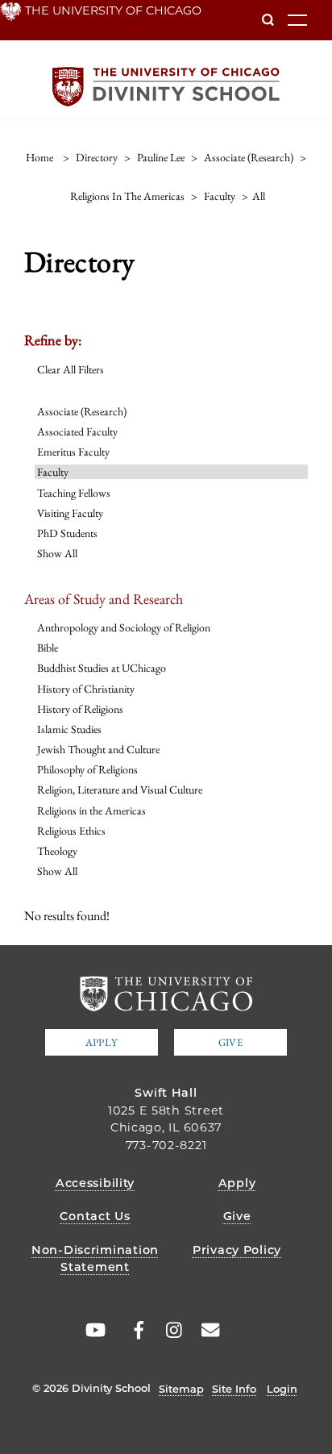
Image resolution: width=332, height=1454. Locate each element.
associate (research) (248, 157)
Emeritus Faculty (73, 451)
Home (39, 157)
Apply (101, 1042)
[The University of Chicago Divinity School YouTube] (92, 1330)
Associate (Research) (82, 411)
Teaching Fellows (73, 492)
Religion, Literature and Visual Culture (119, 789)
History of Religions (80, 709)
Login (282, 1388)
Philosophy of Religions (87, 769)
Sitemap (181, 1388)
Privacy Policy (237, 1250)
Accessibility (95, 1183)
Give (230, 1042)
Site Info (234, 1388)
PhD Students (67, 533)
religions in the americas (127, 196)
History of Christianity (86, 688)
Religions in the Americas (91, 810)
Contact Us (95, 1216)
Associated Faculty (77, 431)
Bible (47, 647)
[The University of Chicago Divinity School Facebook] (130, 1330)
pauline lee (161, 157)
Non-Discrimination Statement (95, 1259)
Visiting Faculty (70, 513)
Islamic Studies (69, 729)
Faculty (52, 472)
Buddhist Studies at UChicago (101, 667)
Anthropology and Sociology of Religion (123, 627)
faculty (219, 196)
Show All (57, 553)
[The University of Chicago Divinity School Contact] (206, 1330)
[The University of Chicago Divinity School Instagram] (168, 1330)
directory (97, 157)
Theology (57, 851)
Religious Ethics (71, 830)
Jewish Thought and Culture (98, 749)
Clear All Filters (70, 369)
